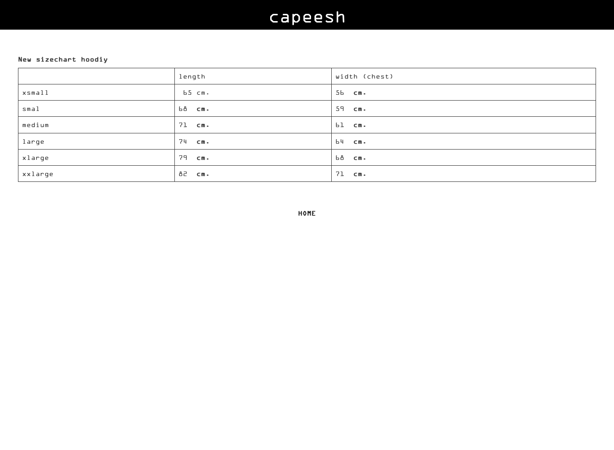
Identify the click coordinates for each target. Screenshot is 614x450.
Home (307, 213)
